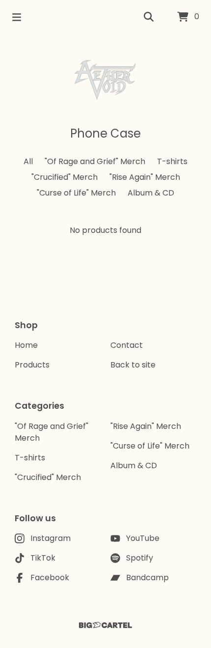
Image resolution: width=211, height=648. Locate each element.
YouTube (142, 538)
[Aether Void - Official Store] (105, 79)
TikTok (42, 557)
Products (32, 364)
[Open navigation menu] (17, 17)
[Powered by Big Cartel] (105, 625)
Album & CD (151, 192)
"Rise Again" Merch (144, 177)
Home (26, 345)
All (28, 161)
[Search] (149, 17)
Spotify (139, 557)
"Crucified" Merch (64, 177)
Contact (126, 345)
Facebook (49, 577)
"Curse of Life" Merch (76, 192)
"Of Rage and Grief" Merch (95, 161)
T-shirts (172, 161)
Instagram (50, 538)
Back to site (133, 364)
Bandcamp (147, 577)
